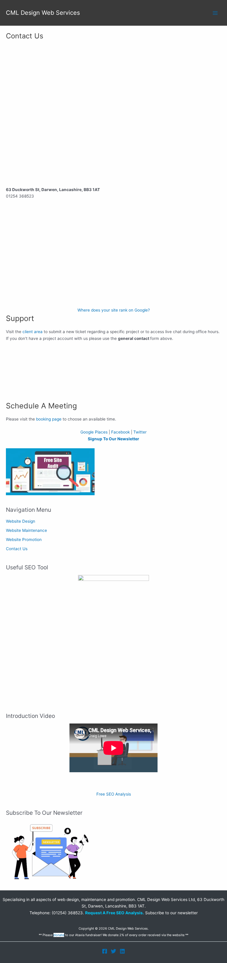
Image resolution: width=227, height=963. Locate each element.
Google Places (94, 432)
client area (32, 331)
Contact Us (16, 548)
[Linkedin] (122, 951)
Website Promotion (24, 539)
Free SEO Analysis (113, 794)
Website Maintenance (26, 530)
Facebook (120, 432)
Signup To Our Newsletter (113, 438)
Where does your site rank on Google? (113, 310)
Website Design (20, 521)
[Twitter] (113, 951)
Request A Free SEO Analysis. (114, 912)
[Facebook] (104, 951)
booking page (48, 419)
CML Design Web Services (43, 12)
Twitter (140, 432)
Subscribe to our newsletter (171, 912)
